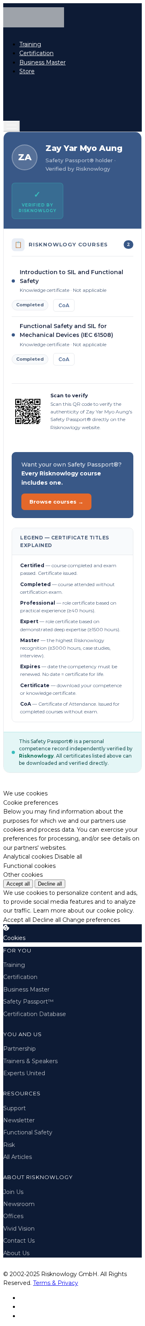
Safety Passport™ (28, 1001)
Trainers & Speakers (30, 1061)
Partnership (19, 1048)
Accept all (18, 884)
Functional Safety (27, 1132)
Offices (13, 1216)
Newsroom (19, 1204)
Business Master (42, 62)
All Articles (17, 1157)
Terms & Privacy (55, 1283)
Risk (9, 1144)
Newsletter (19, 1120)
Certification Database (34, 1014)
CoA (63, 305)
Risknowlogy (36, 756)
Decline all (50, 884)
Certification (36, 53)
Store (27, 71)
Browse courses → (56, 501)
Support (14, 1108)
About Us (16, 1253)
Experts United (24, 1073)
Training (30, 44)
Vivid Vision (19, 1228)
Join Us (13, 1192)
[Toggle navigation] (11, 126)
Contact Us (19, 1240)
